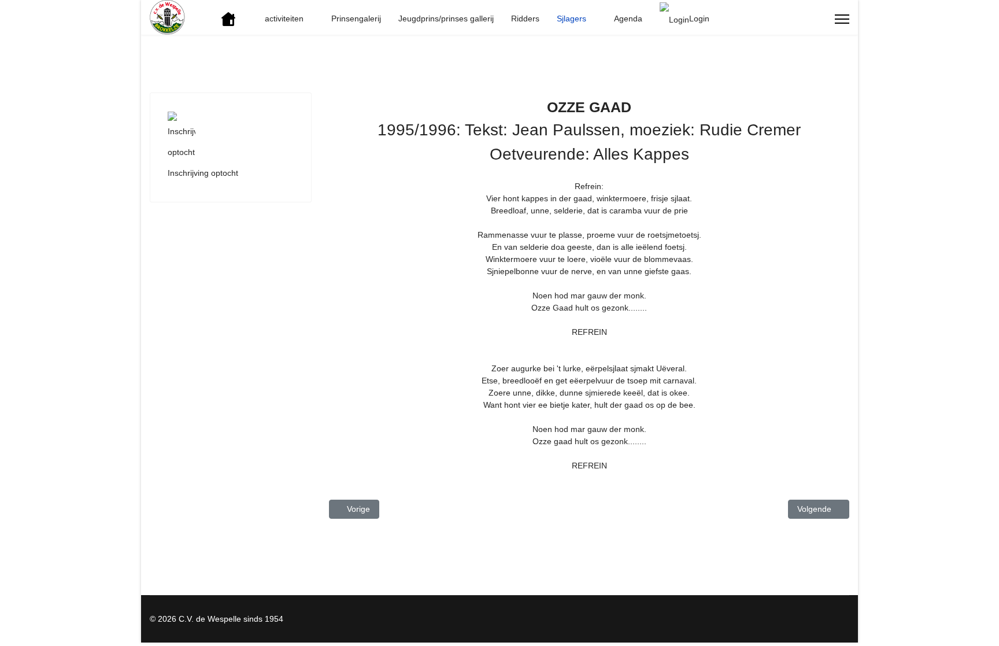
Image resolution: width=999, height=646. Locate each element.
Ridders (525, 18)
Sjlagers (571, 18)
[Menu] (842, 19)
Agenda (628, 18)
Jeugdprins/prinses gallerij (446, 18)
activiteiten (284, 18)
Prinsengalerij (356, 18)
